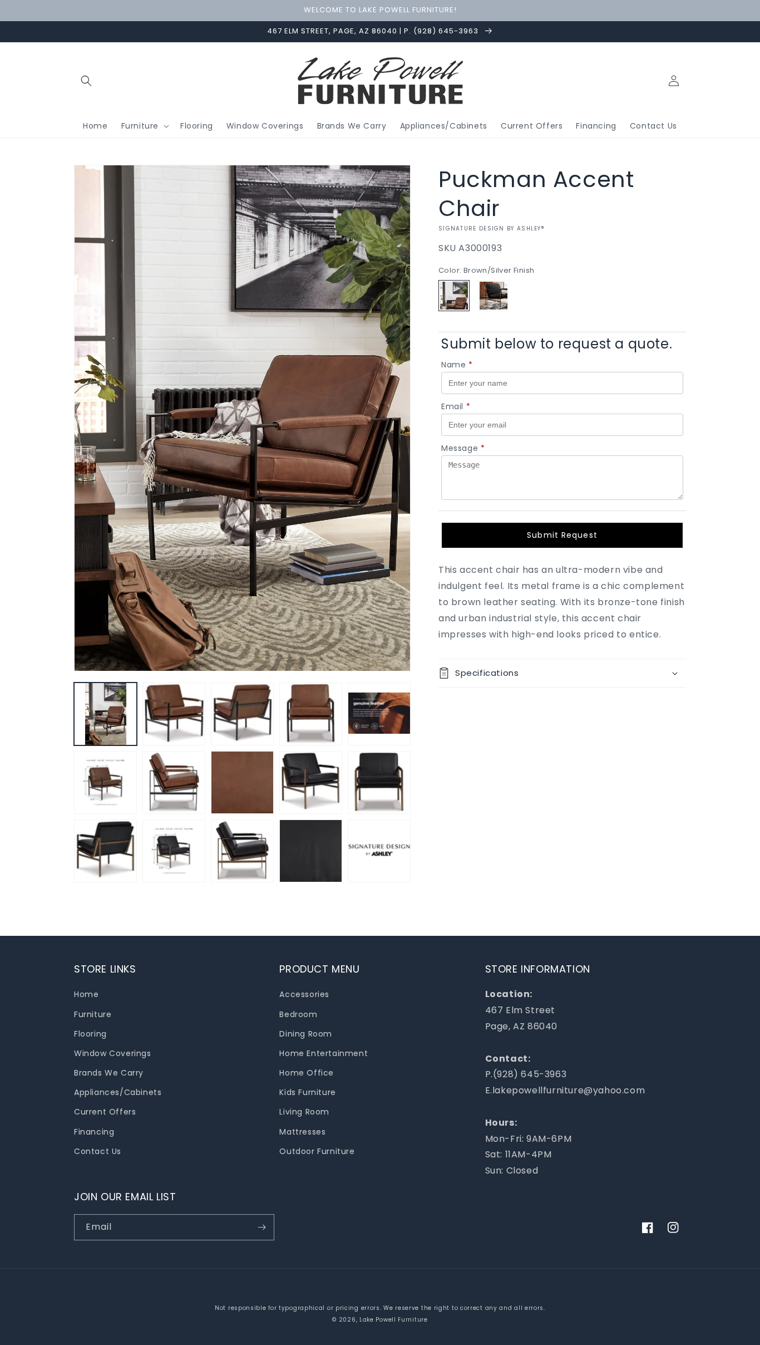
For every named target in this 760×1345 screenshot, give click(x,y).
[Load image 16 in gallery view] (379, 850)
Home (86, 994)
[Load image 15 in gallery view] (310, 850)
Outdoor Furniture (316, 1151)
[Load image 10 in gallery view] (310, 782)
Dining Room (305, 1033)
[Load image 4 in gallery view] (310, 714)
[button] (86, 80)
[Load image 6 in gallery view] (105, 782)
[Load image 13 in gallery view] (173, 850)
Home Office (306, 1072)
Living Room (304, 1111)
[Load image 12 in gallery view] (105, 850)
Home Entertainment (323, 1053)
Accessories (304, 994)
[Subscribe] (261, 1227)
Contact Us (97, 1151)
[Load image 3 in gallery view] (242, 714)
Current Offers (105, 1111)
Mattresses (302, 1131)
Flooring (90, 1033)
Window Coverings (112, 1053)
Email (456, 406)
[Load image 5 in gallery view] (379, 714)
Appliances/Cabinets (117, 1092)
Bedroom (298, 1014)
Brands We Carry (109, 1072)
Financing (94, 1131)
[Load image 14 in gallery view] (242, 850)
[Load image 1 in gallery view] (105, 714)
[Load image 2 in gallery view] (173, 714)
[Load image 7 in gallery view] (173, 782)
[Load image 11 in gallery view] (379, 782)
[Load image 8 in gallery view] (242, 782)
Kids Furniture (307, 1092)
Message (463, 448)
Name (457, 364)
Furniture (92, 1014)
